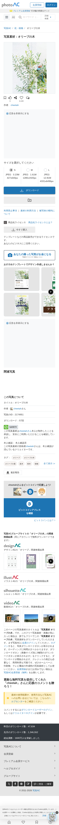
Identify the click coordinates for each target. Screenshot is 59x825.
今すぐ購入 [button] (21, 229)
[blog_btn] (28, 784)
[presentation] (50, 561)
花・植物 (18, 28)
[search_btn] (20, 17)
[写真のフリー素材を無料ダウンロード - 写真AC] (11, 5)
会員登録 (21, 669)
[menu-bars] (6, 17)
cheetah (15, 105)
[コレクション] (37, 822)
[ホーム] (9, 822)
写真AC (7, 28)
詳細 (44, 815)
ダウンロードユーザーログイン (36, 709)
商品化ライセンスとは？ (40, 222)
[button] (37, 5)
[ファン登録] (23, 822)
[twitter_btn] (9, 784)
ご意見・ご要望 (43, 784)
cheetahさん (25, 431)
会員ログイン (28, 642)
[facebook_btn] (15, 784)
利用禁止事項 (10, 210)
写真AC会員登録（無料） (16, 672)
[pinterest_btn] (21, 784)
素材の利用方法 (28, 210)
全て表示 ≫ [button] (49, 463)
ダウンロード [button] (32, 190)
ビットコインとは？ (44, 520)
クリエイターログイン (24, 713)
